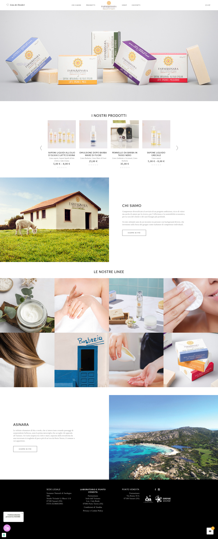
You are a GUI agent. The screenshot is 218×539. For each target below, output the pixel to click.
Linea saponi (124, 158)
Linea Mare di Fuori (67, 158)
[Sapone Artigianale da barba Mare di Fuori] (156, 134)
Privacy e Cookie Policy (93, 511)
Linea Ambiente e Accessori (91, 158)
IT (209, 5)
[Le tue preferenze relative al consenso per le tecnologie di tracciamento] (4, 535)
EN (206, 5)
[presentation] (41, 148)
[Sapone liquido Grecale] (125, 134)
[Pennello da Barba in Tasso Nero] (93, 134)
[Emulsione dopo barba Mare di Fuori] (62, 134)
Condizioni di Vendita (93, 507)
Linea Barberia (54, 158)
